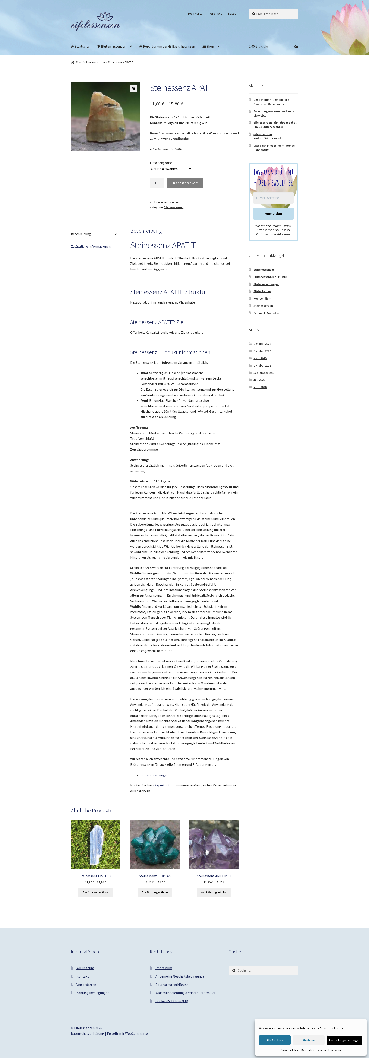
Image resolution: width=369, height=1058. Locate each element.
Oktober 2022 (262, 365)
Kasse (232, 13)
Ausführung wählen (96, 892)
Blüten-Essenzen (113, 46)
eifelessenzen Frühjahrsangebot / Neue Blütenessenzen (275, 125)
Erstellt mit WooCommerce (127, 1033)
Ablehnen (308, 1040)
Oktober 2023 (262, 351)
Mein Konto (195, 13)
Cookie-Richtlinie (290, 1050)
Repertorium (163, 785)
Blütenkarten (262, 291)
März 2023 (259, 358)
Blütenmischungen (154, 775)
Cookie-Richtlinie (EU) (171, 1001)
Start (79, 62)
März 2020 (259, 387)
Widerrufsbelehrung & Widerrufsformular (185, 993)
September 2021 (264, 373)
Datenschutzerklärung (313, 1050)
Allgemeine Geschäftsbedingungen (180, 976)
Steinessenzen (95, 62)
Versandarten (86, 984)
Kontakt (82, 976)
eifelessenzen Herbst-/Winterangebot (269, 136)
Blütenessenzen (264, 270)
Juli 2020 (259, 380)
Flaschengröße (161, 163)
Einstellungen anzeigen (344, 1040)
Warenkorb (215, 13)
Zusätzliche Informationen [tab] (91, 246)
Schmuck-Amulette (266, 313)
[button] (133, 88)
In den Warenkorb (185, 183)
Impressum (334, 1050)
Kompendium (262, 298)
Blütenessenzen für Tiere (270, 277)
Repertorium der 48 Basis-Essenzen (168, 46)
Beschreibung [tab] (81, 234)
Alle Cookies (275, 1040)
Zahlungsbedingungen (92, 993)
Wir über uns (85, 968)
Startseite (82, 46)
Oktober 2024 (262, 344)
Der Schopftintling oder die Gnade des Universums (271, 102)
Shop (210, 46)
